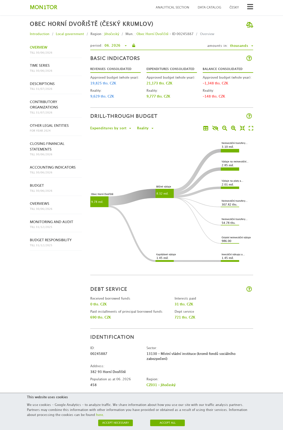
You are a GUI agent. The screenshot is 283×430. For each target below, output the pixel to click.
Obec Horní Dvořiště (152, 34)
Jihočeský (111, 34)
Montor (43, 7)
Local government (70, 34)
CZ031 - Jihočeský (161, 385)
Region (95, 34)
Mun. (130, 34)
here (99, 415)
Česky (234, 7)
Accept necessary (115, 423)
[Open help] (249, 58)
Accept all (168, 423)
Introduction (39, 34)
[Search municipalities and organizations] (250, 8)
